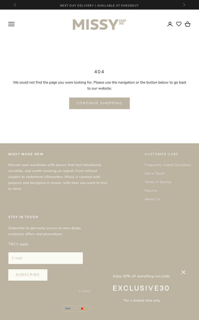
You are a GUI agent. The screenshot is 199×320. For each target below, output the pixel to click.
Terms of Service (158, 182)
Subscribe (28, 274)
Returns (151, 190)
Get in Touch (155, 173)
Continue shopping (99, 103)
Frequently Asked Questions (168, 164)
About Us (152, 199)
